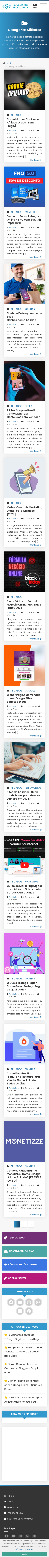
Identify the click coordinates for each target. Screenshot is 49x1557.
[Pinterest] (29, 1311)
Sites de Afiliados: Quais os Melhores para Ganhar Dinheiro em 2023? (23, 795)
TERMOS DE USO (15, 1513)
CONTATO (13, 1501)
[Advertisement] (24, 1454)
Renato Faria (14, 130)
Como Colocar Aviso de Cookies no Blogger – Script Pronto (21, 1368)
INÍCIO (11, 1496)
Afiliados (16, 115)
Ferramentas (33, 787)
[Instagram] (29, 1302)
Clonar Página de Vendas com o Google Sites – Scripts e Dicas (23, 698)
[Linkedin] (20, 1311)
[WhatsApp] (38, 1302)
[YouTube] (20, 1302)
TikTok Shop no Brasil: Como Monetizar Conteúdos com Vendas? (23, 414)
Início (9, 63)
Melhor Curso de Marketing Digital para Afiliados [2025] (24, 511)
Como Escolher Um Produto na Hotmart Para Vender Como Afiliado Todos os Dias (23, 1078)
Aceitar (24, 1554)
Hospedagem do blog (22, 1251)
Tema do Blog (16, 1237)
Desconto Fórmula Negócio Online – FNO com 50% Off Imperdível (24, 219)
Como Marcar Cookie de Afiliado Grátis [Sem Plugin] (23, 122)
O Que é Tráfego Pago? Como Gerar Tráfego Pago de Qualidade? (24, 986)
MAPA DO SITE (13, 1507)
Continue (35, 160)
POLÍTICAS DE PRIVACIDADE (20, 1518)
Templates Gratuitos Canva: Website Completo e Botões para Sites (23, 1351)
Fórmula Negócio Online (22, 1264)
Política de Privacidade (24, 1549)
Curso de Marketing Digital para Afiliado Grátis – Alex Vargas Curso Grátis (24, 889)
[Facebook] (11, 1302)
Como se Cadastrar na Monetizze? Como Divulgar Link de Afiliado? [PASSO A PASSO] (24, 1176)
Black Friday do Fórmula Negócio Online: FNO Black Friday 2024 (24, 604)
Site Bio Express (17, 1278)
